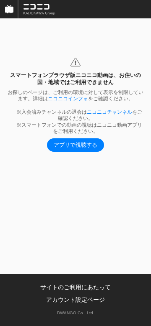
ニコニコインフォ (68, 99)
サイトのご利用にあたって (75, 287)
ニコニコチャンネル (109, 112)
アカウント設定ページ (75, 299)
